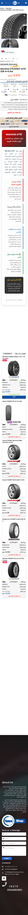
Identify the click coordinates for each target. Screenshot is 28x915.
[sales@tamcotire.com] (3, 866)
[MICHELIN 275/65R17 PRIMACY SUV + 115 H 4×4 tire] (14, 369)
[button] (2, 3)
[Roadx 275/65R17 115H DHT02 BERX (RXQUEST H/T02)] (14, 452)
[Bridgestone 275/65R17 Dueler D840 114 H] (14, 531)
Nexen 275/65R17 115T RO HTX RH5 (12, 401)
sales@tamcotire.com (11, 866)
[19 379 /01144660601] (3, 869)
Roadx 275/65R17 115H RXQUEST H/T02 (13, 480)
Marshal (8, 8)
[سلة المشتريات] (26, 3)
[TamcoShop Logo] (16, 3)
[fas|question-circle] (26, 89)
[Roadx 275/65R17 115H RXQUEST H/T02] (14, 492)
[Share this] (6, 58)
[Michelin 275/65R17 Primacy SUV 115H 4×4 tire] (14, 570)
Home (2, 8)
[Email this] (2, 58)
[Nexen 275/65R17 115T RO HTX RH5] (14, 413)
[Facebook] (4, 878)
